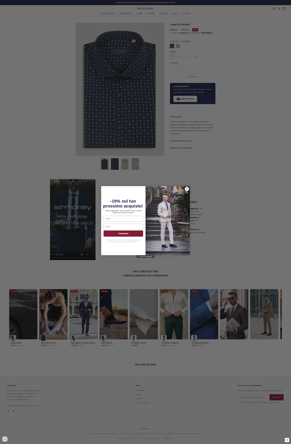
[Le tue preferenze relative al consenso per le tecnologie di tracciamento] (287, 440)
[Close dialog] (187, 189)
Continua (123, 233)
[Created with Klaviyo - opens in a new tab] (145, 256)
